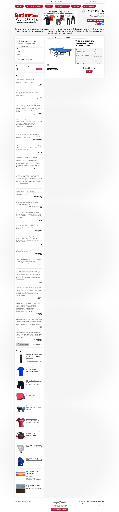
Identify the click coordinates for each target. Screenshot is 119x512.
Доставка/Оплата (62, 6)
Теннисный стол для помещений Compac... (89, 76)
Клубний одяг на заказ (34, 6)
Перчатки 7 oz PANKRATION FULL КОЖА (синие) (33, 407)
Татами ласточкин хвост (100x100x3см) (33, 395)
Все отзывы (36, 344)
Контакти (76, 6)
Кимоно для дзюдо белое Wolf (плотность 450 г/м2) (34, 446)
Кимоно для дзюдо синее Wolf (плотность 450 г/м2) (34, 459)
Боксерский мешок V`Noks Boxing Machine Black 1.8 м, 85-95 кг (34, 356)
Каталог (19, 6)
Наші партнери (89, 6)
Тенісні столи (50, 38)
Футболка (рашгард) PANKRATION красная (32, 419)
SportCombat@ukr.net (24, 501)
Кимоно (19, 54)
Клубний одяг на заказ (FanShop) (26, 41)
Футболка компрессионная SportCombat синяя (32, 369)
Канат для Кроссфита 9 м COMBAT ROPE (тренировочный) (33, 433)
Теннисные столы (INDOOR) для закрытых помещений (70, 38)
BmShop (101, 506)
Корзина (95, 2)
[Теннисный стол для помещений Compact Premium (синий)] (60, 53)
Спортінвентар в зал (23, 46)
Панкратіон (20, 49)
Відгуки (49, 6)
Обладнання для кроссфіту (25, 59)
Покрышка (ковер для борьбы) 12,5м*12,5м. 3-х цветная (33, 473)
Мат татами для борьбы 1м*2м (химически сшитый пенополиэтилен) (34, 486)
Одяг (18, 51)
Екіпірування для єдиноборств (26, 44)
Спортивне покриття (23, 57)
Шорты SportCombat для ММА (33, 381)
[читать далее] (20, 167)
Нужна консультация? (60, 2)
